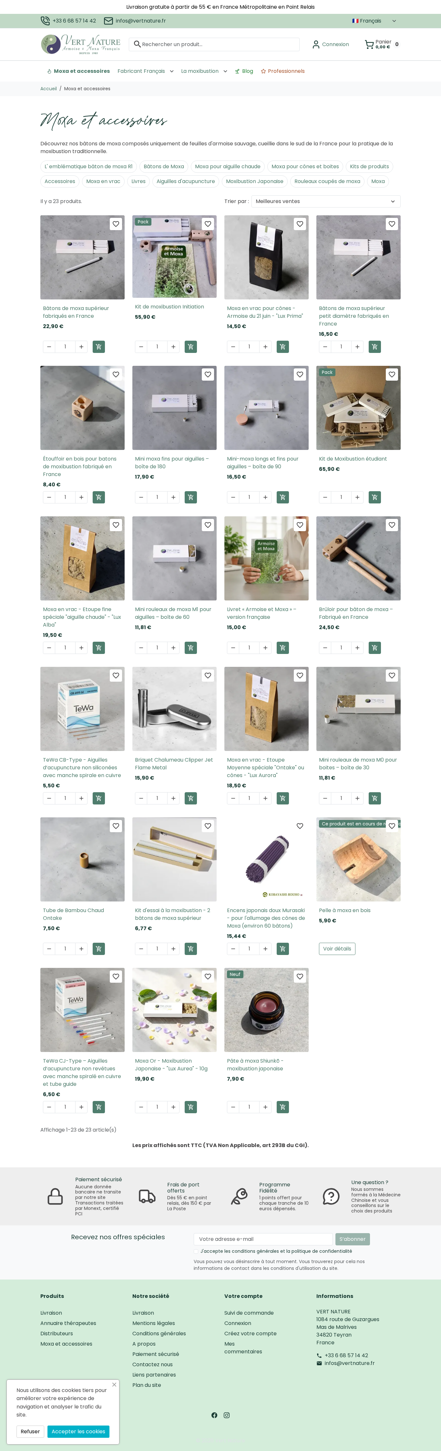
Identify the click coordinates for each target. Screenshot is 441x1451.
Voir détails (337, 948)
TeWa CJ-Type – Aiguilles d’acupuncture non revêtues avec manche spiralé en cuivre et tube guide (82, 1072)
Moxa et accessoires (82, 71)
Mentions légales (153, 1323)
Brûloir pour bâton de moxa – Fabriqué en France (356, 613)
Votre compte (243, 1296)
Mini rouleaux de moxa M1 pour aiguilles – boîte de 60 (173, 613)
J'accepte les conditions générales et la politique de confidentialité (276, 1251)
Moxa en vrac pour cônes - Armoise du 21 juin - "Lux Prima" (265, 312)
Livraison (51, 1313)
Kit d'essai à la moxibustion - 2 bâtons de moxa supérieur (172, 914)
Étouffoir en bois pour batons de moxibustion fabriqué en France (80, 466)
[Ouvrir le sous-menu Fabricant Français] (172, 71)
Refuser (30, 1431)
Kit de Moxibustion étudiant (353, 459)
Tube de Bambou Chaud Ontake (73, 914)
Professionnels (286, 71)
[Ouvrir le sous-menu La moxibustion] (225, 71)
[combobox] (214, 44)
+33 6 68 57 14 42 (74, 20)
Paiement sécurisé (155, 1354)
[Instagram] (226, 1414)
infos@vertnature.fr (141, 20)
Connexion (237, 1323)
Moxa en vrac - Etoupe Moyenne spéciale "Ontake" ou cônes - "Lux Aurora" (265, 767)
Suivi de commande (249, 1313)
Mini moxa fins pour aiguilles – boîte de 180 (172, 462)
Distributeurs (56, 1333)
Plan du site (146, 1385)
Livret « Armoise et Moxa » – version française (261, 613)
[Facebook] (214, 1414)
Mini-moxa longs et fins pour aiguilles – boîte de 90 (263, 462)
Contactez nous (152, 1364)
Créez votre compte (250, 1333)
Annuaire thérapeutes (68, 1323)
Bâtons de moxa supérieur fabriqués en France (76, 312)
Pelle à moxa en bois (345, 910)
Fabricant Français (141, 71)
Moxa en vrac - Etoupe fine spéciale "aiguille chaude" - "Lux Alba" (82, 617)
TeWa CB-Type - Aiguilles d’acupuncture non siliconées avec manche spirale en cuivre (82, 767)
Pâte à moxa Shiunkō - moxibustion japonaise (255, 1064)
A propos (144, 1344)
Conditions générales (159, 1333)
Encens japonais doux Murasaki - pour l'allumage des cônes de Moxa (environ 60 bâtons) (266, 918)
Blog (247, 71)
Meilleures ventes (278, 201)
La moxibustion (200, 71)
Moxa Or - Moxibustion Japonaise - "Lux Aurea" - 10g (171, 1064)
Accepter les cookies (78, 1431)
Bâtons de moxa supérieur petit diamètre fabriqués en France (354, 316)
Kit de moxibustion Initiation (169, 306)
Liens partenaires (154, 1374)
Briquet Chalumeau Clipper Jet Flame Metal (174, 763)
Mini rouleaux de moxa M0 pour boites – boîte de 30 (358, 763)
